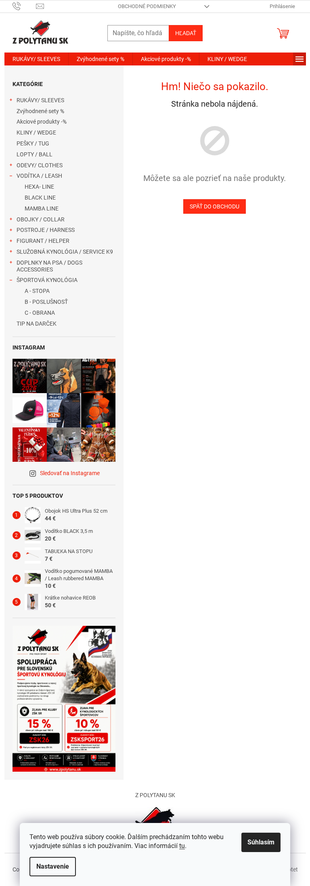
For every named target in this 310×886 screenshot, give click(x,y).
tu (182, 846)
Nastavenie (52, 866)
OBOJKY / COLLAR (41, 219)
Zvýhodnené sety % (40, 111)
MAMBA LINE (42, 208)
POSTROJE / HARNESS (46, 230)
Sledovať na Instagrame (70, 473)
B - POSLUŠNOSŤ (46, 302)
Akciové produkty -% (42, 121)
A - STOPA (37, 291)
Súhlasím (260, 842)
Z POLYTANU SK (155, 795)
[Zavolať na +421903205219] (24, 6)
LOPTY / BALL (34, 154)
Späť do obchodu (214, 206)
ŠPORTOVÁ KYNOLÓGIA (47, 280)
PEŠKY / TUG (33, 143)
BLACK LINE (40, 197)
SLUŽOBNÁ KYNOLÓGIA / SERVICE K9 (65, 251)
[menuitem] (36, 59)
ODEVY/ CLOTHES (40, 165)
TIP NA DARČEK (37, 323)
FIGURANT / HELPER (43, 241)
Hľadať (185, 33)
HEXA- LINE (39, 186)
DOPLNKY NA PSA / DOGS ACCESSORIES (49, 266)
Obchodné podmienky (147, 6)
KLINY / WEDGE (36, 132)
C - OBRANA (40, 312)
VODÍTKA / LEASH (39, 176)
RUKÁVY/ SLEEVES (40, 100)
